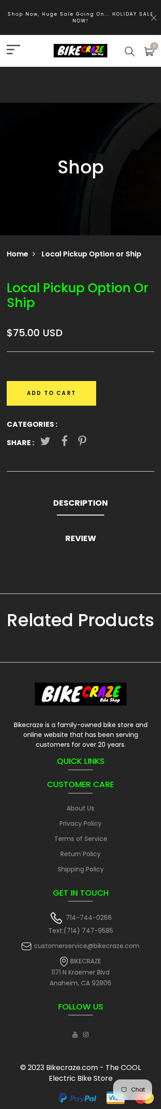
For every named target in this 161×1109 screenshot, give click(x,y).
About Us (80, 808)
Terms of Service (80, 838)
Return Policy (80, 853)
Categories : (32, 424)
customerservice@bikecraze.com (87, 945)
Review (80, 538)
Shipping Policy (81, 869)
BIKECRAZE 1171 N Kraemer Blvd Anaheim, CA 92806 (80, 972)
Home (17, 254)
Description (80, 502)
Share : (20, 443)
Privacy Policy (80, 823)
